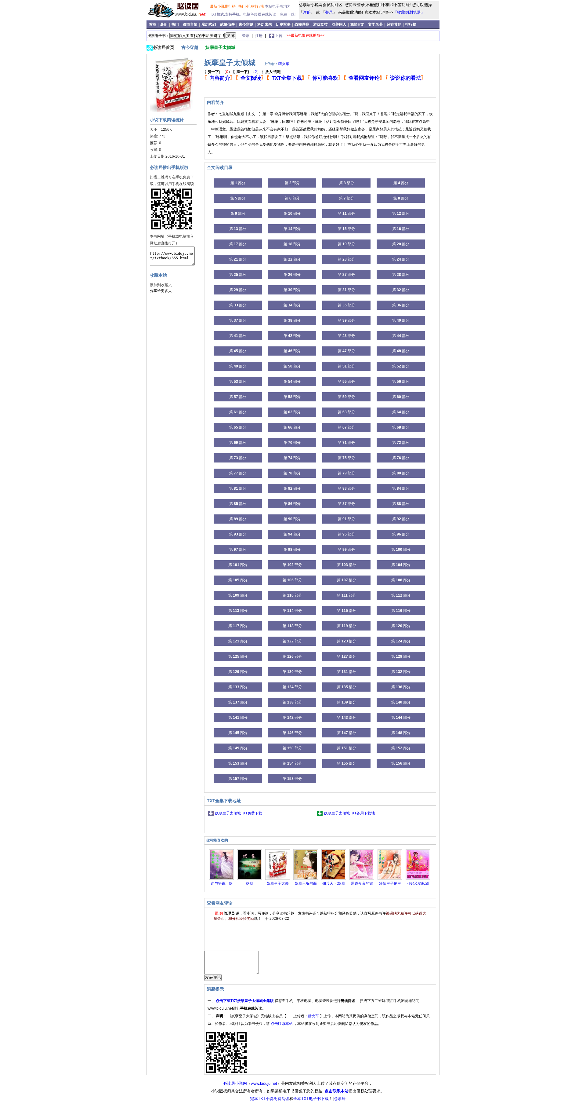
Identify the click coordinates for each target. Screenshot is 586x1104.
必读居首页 (164, 47)
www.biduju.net (264, 1083)
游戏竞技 (321, 24)
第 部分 (237, 183)
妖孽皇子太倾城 (220, 47)
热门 (176, 24)
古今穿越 (246, 24)
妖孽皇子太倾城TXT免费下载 (238, 813)
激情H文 (357, 24)
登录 (329, 12)
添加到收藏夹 (161, 285)
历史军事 (283, 24)
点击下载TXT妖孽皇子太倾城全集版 (245, 1001)
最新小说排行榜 (223, 6)
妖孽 (249, 883)
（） (218, 72)
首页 (153, 24)
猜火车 (283, 64)
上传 (278, 36)
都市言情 (190, 24)
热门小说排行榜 (251, 6)
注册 (307, 12)
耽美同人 (339, 24)
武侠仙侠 (228, 24)
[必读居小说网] (179, 18)
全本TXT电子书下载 (311, 1098)
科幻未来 (265, 24)
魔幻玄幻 (209, 24)
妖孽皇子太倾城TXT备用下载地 (349, 813)
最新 (164, 24)
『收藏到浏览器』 (409, 12)
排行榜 (410, 24)
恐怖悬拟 (302, 24)
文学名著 (376, 24)
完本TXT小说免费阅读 (269, 1098)
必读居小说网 (235, 1083)
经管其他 (394, 24)
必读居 (339, 1098)
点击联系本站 (282, 1024)
